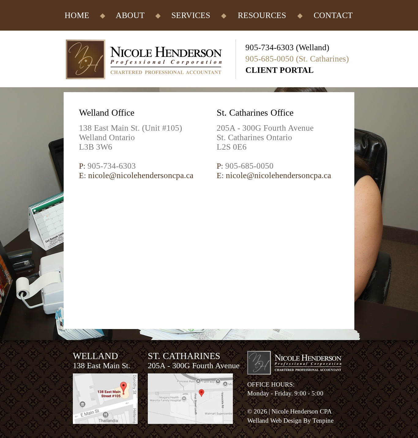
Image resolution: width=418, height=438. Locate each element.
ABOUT (130, 15)
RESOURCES (262, 15)
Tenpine (323, 420)
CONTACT (333, 15)
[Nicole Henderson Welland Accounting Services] (154, 85)
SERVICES (190, 15)
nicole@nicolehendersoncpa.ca (140, 175)
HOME (77, 15)
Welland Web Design (274, 420)
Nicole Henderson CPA (301, 411)
